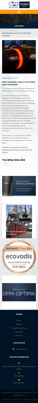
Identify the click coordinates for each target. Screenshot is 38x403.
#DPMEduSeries (8, 150)
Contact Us (19, 336)
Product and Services (19, 328)
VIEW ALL (6, 164)
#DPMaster (6, 147)
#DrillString (23, 147)
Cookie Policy (6, 399)
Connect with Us (20, 349)
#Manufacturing (20, 150)
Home (19, 321)
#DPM (30, 150)
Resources (19, 332)
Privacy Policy (17, 399)
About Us (19, 324)
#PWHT (5, 152)
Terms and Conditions (30, 399)
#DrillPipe (15, 147)
